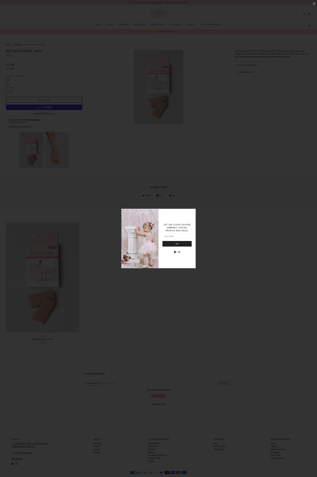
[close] (314, 3)
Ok (177, 244)
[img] (175, 252)
